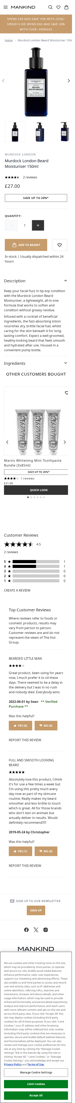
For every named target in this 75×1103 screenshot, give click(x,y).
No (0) (48, 725)
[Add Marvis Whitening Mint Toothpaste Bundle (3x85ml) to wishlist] (67, 393)
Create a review (17, 590)
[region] (36, 1027)
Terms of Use (35, 1064)
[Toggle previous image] (3, 81)
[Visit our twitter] (36, 930)
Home (9, 40)
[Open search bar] (50, 7)
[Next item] (65, 442)
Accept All (36, 1095)
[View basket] (66, 7)
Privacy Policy (13, 1064)
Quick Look (39, 490)
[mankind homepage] (23, 7)
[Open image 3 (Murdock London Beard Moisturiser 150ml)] (65, 132)
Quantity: (13, 216)
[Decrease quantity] (11, 225)
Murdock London (20, 154)
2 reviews (30, 177)
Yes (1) (22, 851)
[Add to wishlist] (59, 245)
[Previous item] (7, 442)
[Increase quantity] (38, 225)
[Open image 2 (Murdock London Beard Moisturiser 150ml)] (40, 132)
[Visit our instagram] (45, 930)
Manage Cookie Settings (36, 1072)
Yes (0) (22, 725)
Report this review (25, 740)
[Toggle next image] (69, 81)
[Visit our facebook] (26, 930)
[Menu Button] (4, 7)
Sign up (36, 910)
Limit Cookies (36, 1084)
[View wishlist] (58, 7)
